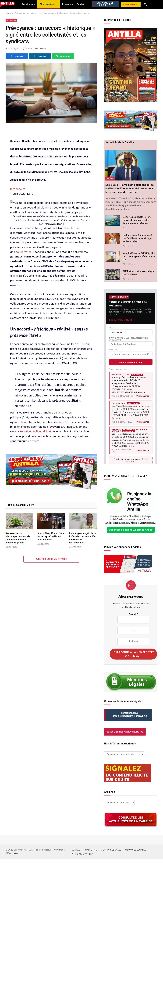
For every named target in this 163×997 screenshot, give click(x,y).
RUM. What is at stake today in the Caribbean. (138, 273)
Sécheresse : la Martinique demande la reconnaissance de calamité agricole (18, 538)
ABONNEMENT (131, 4)
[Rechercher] (145, 4)
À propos (66, 4)
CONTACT (76, 850)
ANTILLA (13, 853)
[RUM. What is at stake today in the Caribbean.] (112, 274)
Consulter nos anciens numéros (125, 732)
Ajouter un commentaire (51, 559)
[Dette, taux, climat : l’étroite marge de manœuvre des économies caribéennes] (112, 220)
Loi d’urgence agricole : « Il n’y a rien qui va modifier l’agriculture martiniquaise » (82, 538)
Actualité (11, 20)
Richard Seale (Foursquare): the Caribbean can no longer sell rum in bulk (138, 238)
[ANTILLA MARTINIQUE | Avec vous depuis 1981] (7, 4)
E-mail (133, 614)
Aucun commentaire (36, 49)
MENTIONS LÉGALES (111, 850)
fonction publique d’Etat (35, 431)
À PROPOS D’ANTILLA (82, 854)
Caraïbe (110, 179)
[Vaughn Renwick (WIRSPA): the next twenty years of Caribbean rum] (112, 256)
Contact (81, 4)
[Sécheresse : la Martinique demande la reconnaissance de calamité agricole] (19, 521)
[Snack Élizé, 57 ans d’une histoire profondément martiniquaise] (51, 521)
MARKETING (91, 850)
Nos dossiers (47, 4)
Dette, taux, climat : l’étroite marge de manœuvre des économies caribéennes (137, 220)
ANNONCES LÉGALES (135, 850)
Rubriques (27, 4)
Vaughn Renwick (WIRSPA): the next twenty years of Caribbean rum (139, 256)
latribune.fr (17, 189)
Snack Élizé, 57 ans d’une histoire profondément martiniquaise (50, 536)
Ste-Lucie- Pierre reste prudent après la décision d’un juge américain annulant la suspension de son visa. (130, 188)
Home (8, 13)
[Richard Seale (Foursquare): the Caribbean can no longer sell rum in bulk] (112, 238)
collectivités (24, 252)
